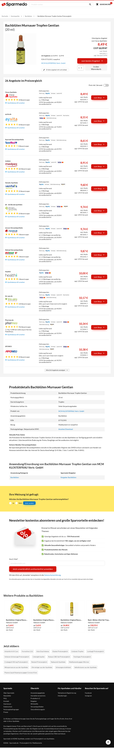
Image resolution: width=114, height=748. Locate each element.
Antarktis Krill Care (11, 651)
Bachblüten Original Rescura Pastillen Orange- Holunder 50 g (44, 620)
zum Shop (98, 98)
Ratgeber (34, 701)
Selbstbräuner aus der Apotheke (85, 667)
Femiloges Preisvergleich (82, 657)
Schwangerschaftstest (63, 667)
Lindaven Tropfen (77, 651)
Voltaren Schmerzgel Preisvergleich (17, 657)
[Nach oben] (108, 742)
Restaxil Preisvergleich (39, 662)
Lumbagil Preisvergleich (95, 651)
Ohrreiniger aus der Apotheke (42, 667)
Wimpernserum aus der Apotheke (16, 667)
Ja (13, 503)
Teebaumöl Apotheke (58, 662)
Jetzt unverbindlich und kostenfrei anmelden (33, 569)
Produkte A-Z (35, 698)
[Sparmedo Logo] (14, 4)
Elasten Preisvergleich (60, 651)
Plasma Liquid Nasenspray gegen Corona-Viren (21, 673)
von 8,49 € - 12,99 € (52, 56)
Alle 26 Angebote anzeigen (55, 370)
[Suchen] (90, 4)
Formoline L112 (27, 651)
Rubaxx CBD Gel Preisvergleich (59, 657)
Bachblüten (14, 477)
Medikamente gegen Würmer (79, 662)
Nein (20, 503)
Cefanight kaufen (39, 657)
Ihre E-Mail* (13, 559)
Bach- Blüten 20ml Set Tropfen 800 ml (99, 620)
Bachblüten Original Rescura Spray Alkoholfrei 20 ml (72, 620)
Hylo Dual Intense (43, 651)
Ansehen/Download (65, 429)
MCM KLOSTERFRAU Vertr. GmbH (53, 63)
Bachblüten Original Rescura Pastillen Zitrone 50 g (17, 620)
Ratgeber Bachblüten (68, 477)
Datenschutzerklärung (52, 575)
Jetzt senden (29, 503)
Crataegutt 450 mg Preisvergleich (16, 662)
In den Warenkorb (96, 67)
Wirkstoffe (34, 704)
